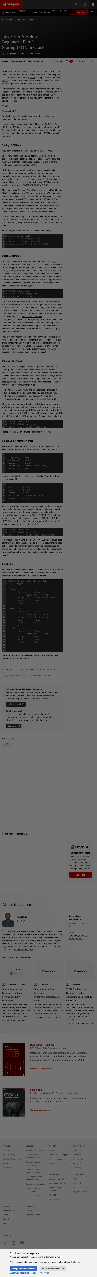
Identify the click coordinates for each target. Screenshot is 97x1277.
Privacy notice (45, 1273)
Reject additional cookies (53, 1269)
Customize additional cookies (23, 1273)
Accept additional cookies (23, 1269)
